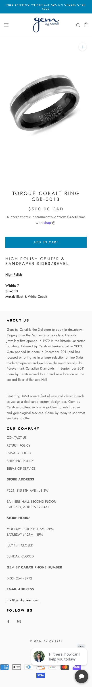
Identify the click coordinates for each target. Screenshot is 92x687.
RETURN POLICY (18, 445)
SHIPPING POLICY (20, 460)
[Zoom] (82, 47)
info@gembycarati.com (23, 600)
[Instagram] (19, 621)
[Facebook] (8, 621)
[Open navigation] (6, 24)
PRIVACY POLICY (19, 453)
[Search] (78, 25)
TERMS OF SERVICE (21, 468)
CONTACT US (17, 437)
